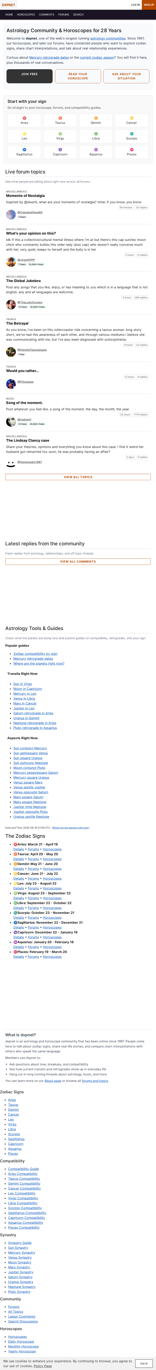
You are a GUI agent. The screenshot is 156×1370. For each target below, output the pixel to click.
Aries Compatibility (23, 1174)
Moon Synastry (19, 1262)
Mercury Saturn (35, 773)
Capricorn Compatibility (26, 1218)
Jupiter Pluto (30, 812)
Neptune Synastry (22, 1287)
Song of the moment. (24, 403)
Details (18, 849)
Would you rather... (22, 371)
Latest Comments (21, 1316)
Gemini (96, 120)
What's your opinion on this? (31, 233)
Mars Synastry (19, 1267)
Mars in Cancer (25, 703)
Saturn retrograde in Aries (33, 713)
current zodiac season (97, 57)
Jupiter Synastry (20, 1272)
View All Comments (78, 561)
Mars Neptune (29, 802)
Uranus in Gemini (26, 718)
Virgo (60, 136)
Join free (29, 74)
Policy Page (43, 1366)
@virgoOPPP (26, 259)
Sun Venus (30, 753)
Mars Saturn (28, 797)
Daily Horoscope (21, 1341)
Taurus (60, 120)
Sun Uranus (27, 758)
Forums (33, 849)
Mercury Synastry (21, 1252)
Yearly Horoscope (22, 1351)
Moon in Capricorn (27, 689)
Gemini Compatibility (24, 1183)
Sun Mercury (30, 748)
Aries (24, 120)
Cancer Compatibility (24, 1188)
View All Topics (78, 477)
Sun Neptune (30, 763)
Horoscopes (52, 849)
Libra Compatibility (23, 1203)
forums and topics (95, 1081)
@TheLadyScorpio (29, 302)
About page (52, 1081)
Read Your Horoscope (78, 76)
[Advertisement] (78, 510)
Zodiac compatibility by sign (35, 654)
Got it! (144, 1363)
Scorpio (131, 136)
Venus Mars (27, 782)
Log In (135, 4)
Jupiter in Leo (24, 708)
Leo (24, 136)
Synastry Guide (19, 1243)
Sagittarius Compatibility (27, 1213)
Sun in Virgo (22, 684)
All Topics (15, 1312)
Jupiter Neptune (29, 807)
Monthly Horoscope (23, 1346)
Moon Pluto (29, 768)
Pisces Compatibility (24, 1227)
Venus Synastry (20, 1257)
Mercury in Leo (24, 694)
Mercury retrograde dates (49, 57)
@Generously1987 (29, 462)
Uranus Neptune (31, 817)
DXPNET (8, 5)
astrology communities (108, 38)
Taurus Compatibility (24, 1179)
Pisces (131, 152)
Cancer (131, 120)
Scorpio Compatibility (25, 1208)
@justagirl (24, 419)
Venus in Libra (24, 698)
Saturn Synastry (20, 1277)
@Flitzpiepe (25, 381)
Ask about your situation (126, 76)
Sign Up (149, 4)
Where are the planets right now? (38, 663)
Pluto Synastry (19, 1292)
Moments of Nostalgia (25, 195)
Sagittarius (24, 152)
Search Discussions (23, 1321)
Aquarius (95, 152)
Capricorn (60, 152)
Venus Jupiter (29, 787)
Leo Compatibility (22, 1193)
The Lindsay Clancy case (27, 440)
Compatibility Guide (23, 1169)
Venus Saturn (30, 792)
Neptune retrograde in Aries (34, 723)
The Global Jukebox (23, 281)
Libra (96, 136)
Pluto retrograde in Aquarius (35, 728)
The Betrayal (17, 323)
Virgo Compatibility (23, 1198)
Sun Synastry (18, 1248)
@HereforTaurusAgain (32, 349)
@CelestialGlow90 (29, 212)
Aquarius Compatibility (25, 1223)
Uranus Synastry (20, 1282)
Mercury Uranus (31, 777)
